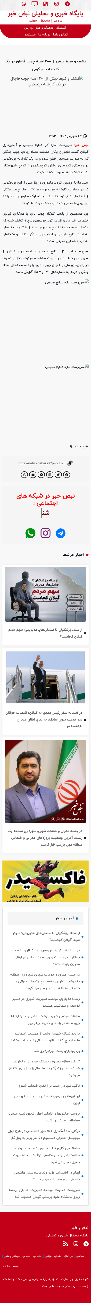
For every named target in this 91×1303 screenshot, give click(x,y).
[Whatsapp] (24, 4)
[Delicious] (46, 4)
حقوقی (57, 1256)
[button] (66, 474)
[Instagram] (56, 4)
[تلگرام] (60, 533)
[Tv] (35, 4)
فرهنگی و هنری (12, 1256)
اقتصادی (37, 1256)
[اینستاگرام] (45, 533)
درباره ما (6, 1266)
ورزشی (48, 1256)
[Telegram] (67, 4)
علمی (15, 1266)
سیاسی (80, 1256)
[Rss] (65, 1243)
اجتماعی (27, 1256)
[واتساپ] (30, 533)
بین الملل (68, 1256)
